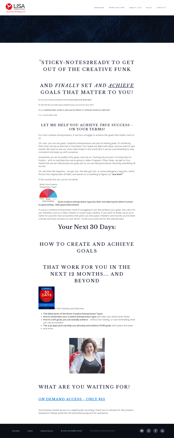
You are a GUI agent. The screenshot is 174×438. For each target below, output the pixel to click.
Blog (149, 8)
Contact (161, 8)
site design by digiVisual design (102, 430)
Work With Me (117, 8)
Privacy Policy (47, 431)
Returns (16, 431)
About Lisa (135, 8)
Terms (30, 431)
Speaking (99, 8)
